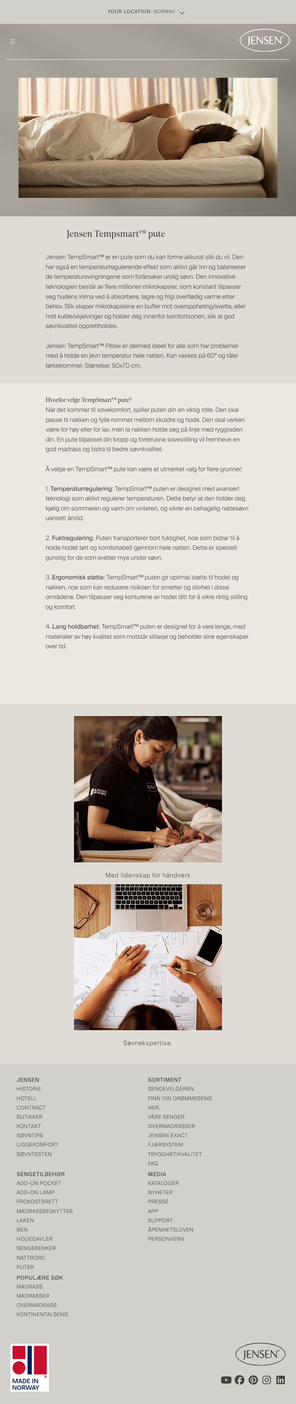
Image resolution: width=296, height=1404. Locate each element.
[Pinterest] (253, 1380)
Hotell (27, 1099)
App (153, 1212)
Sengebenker (36, 1249)
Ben (22, 1230)
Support (160, 1221)
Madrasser (33, 1296)
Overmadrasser (171, 1127)
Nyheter (160, 1193)
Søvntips (30, 1136)
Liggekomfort (38, 1145)
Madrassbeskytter (45, 1212)
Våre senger (166, 1117)
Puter (25, 1267)
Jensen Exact (168, 1136)
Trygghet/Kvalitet (175, 1155)
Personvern (166, 1239)
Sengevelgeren (171, 1089)
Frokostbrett (37, 1202)
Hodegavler (35, 1239)
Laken (25, 1221)
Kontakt (29, 1127)
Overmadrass (37, 1306)
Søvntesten (34, 1155)
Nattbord (31, 1258)
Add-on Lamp (36, 1193)
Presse (158, 1202)
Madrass (29, 1287)
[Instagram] (267, 1380)
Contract (31, 1108)
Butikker (29, 1117)
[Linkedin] (281, 1380)
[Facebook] (239, 1380)
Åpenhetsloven (171, 1230)
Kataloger (163, 1183)
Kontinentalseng (42, 1315)
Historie (29, 1089)
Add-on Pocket (39, 1183)
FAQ (153, 1164)
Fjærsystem (165, 1145)
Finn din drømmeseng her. (180, 1104)
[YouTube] (225, 1380)
